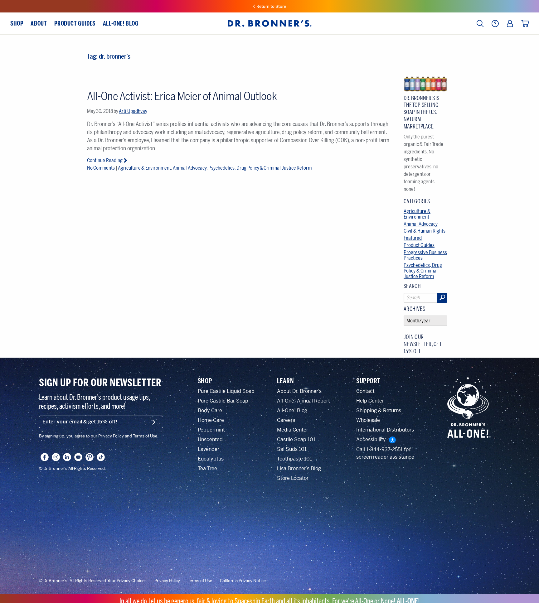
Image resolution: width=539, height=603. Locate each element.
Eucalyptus (211, 459)
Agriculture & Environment (144, 168)
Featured (413, 238)
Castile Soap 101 (296, 439)
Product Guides (419, 245)
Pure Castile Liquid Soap (226, 391)
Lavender (208, 449)
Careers (286, 420)
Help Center (370, 401)
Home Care (211, 420)
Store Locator (292, 478)
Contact (365, 391)
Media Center (292, 430)
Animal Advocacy (189, 168)
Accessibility (371, 439)
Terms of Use (200, 580)
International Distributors (385, 430)
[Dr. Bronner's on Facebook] (44, 457)
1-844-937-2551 (384, 449)
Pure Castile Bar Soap (223, 401)
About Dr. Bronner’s (299, 391)
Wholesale (368, 420)
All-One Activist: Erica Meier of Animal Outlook (182, 96)
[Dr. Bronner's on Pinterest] (89, 457)
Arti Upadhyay (133, 111)
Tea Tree (207, 468)
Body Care (210, 410)
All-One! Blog (292, 410)
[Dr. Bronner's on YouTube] (78, 457)
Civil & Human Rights (424, 231)
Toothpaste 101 (294, 459)
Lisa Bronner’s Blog (299, 468)
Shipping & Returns (378, 410)
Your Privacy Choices (127, 580)
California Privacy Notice (243, 580)
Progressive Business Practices (425, 255)
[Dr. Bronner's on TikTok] (100, 457)
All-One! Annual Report (303, 401)
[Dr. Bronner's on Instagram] (55, 457)
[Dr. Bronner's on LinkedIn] (67, 457)
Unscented (210, 439)
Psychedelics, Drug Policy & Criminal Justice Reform (260, 168)
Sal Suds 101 (292, 449)
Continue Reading (105, 160)
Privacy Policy (167, 580)
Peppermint (211, 430)
